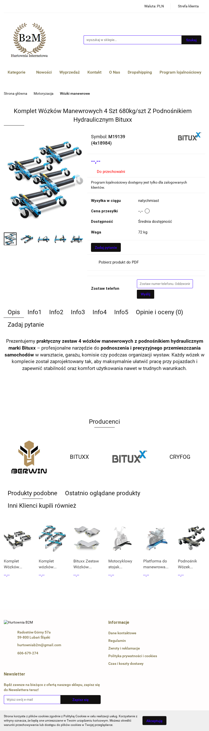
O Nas (114, 72)
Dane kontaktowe (122, 633)
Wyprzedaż (69, 72)
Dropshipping (140, 72)
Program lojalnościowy (180, 72)
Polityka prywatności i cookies (132, 656)
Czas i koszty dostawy (125, 663)
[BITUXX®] (189, 136)
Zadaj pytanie (106, 247)
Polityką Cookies (74, 716)
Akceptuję (154, 721)
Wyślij (145, 294)
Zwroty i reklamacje (124, 648)
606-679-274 (27, 653)
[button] (118, 622)
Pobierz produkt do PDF (119, 262)
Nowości (44, 72)
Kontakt (94, 72)
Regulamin (117, 641)
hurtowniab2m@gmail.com (39, 645)
